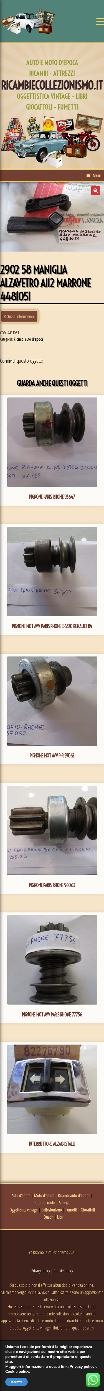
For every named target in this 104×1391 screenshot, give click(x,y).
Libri (60, 1217)
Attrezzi (64, 1203)
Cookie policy (63, 1271)
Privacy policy (40, 1271)
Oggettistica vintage (23, 1210)
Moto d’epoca (44, 1195)
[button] (95, 190)
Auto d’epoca (21, 1195)
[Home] (27, 21)
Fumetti (71, 1210)
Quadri (49, 1217)
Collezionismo (51, 1210)
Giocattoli (88, 1210)
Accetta (16, 1382)
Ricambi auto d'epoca (28, 339)
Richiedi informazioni (19, 316)
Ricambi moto (45, 1203)
